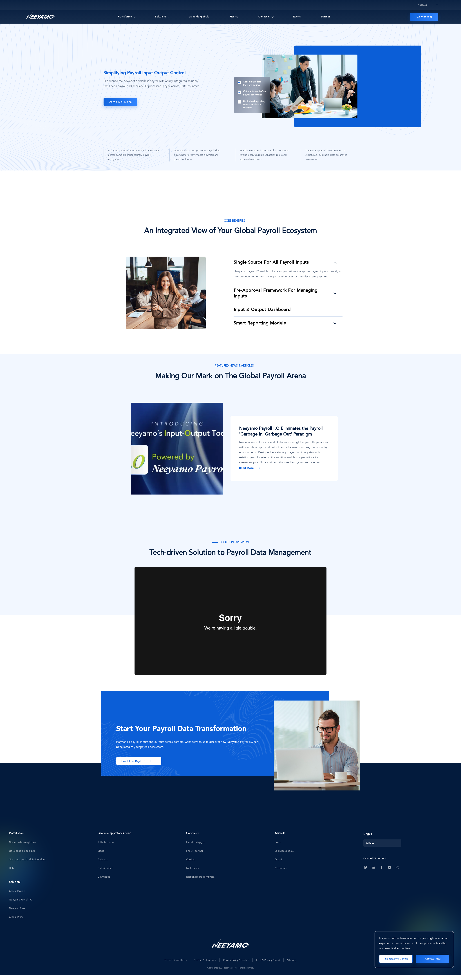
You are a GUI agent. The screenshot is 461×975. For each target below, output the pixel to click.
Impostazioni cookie (396, 959)
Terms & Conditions (175, 960)
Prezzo (278, 842)
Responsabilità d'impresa (200, 877)
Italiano (370, 843)
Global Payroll (16, 891)
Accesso (422, 5)
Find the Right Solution (138, 761)
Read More (246, 468)
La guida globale (199, 16)
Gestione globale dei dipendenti (27, 859)
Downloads (104, 877)
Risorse (234, 16)
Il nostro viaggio (195, 842)
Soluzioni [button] (160, 16)
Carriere (190, 859)
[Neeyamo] (40, 15)
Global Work (16, 917)
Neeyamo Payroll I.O (20, 899)
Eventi (297, 16)
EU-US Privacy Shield (268, 960)
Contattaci (424, 17)
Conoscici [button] (264, 16)
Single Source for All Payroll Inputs (271, 262)
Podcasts (103, 859)
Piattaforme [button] (125, 16)
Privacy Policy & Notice (236, 960)
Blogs (101, 851)
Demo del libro (120, 102)
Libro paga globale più (22, 851)
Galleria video (105, 868)
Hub (11, 868)
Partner (325, 16)
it (437, 5)
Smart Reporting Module (260, 323)
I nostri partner (194, 851)
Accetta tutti (433, 959)
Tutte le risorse (106, 842)
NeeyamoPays (17, 908)
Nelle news (192, 868)
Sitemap (292, 960)
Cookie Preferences (205, 960)
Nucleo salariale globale (22, 842)
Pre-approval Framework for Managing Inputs (276, 293)
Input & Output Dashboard (262, 310)
